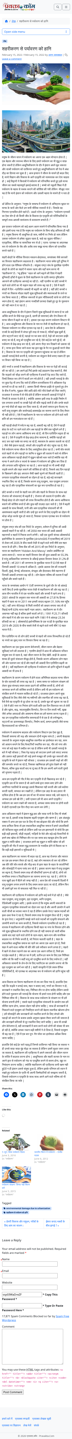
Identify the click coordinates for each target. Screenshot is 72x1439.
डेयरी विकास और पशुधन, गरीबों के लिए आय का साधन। (21, 1223)
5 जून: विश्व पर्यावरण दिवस (13, 1152)
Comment (8, 1326)
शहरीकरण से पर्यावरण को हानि (17, 1212)
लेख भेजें (27, 1425)
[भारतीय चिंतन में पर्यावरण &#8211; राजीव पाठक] (48, 1142)
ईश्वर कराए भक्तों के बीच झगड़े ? (55, 1223)
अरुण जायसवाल (55, 54)
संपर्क (36, 1425)
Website (7, 1282)
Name (6, 1259)
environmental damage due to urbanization (28, 1208)
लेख (14, 21)
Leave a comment (12, 58)
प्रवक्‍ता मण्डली (22, 1418)
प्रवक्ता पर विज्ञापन (11, 1425)
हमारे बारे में (7, 1418)
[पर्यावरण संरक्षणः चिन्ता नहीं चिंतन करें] (16, 1174)
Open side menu (14, 32)
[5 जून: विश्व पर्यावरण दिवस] (16, 1142)
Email (5, 1271)
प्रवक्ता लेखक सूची (41, 1418)
